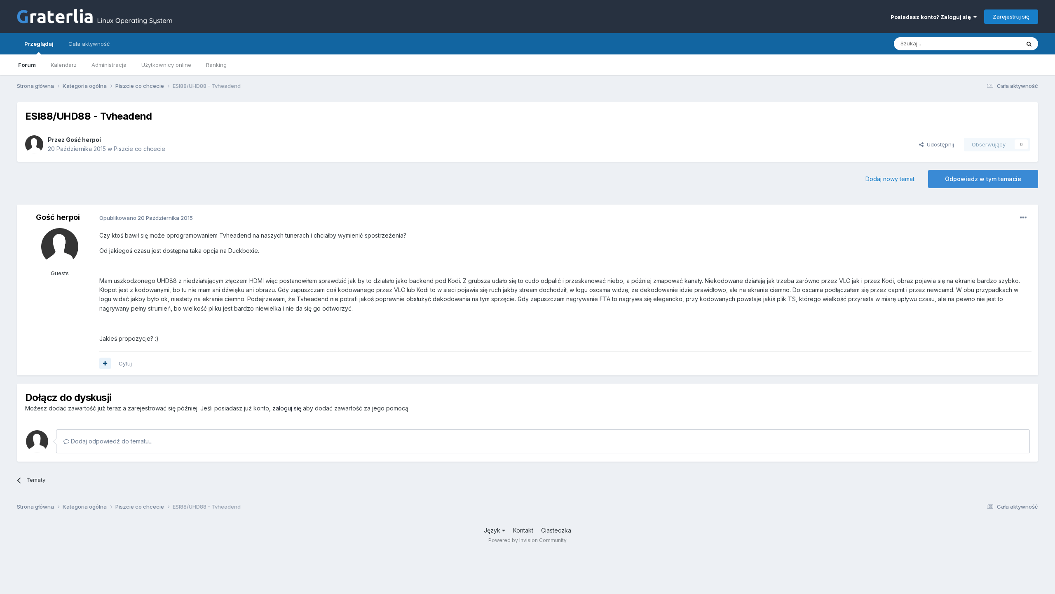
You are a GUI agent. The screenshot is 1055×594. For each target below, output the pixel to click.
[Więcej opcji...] (1023, 218)
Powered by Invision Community (527, 540)
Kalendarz (64, 64)
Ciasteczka (556, 530)
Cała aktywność (89, 43)
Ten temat (996, 43)
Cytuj (125, 363)
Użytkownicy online (166, 64)
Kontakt (523, 530)
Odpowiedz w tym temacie (983, 178)
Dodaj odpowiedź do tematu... (110, 441)
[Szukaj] (1029, 43)
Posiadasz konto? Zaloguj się (932, 17)
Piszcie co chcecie (139, 148)
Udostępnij (939, 144)
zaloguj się (286, 408)
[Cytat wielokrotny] (105, 363)
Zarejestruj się (1011, 16)
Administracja (109, 64)
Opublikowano (146, 217)
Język (493, 530)
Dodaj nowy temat (889, 178)
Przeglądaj (39, 43)
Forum (27, 64)
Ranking (216, 64)
